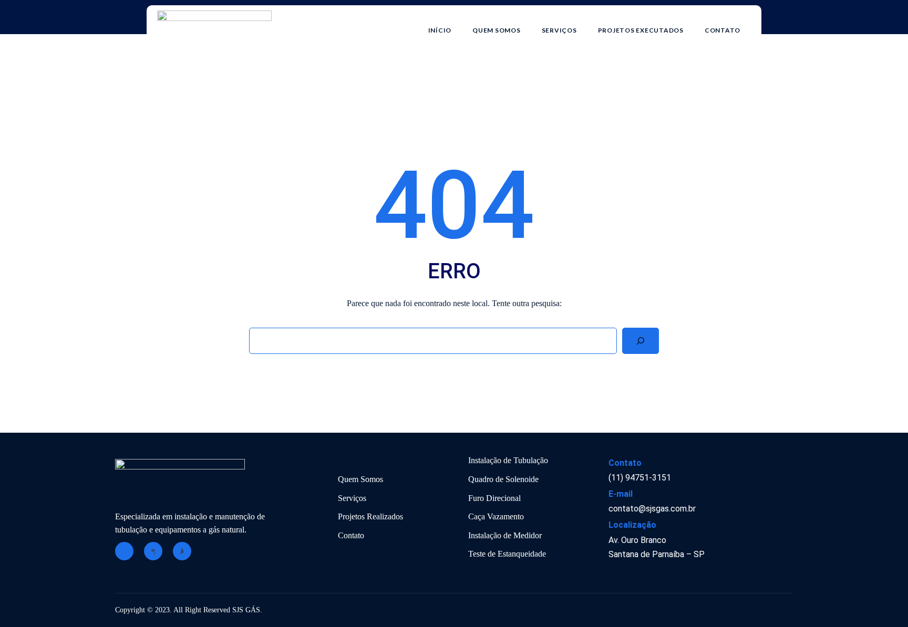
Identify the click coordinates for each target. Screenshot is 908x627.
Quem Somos (496, 30)
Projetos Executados (641, 30)
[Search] (640, 341)
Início (440, 30)
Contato (722, 30)
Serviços (559, 30)
